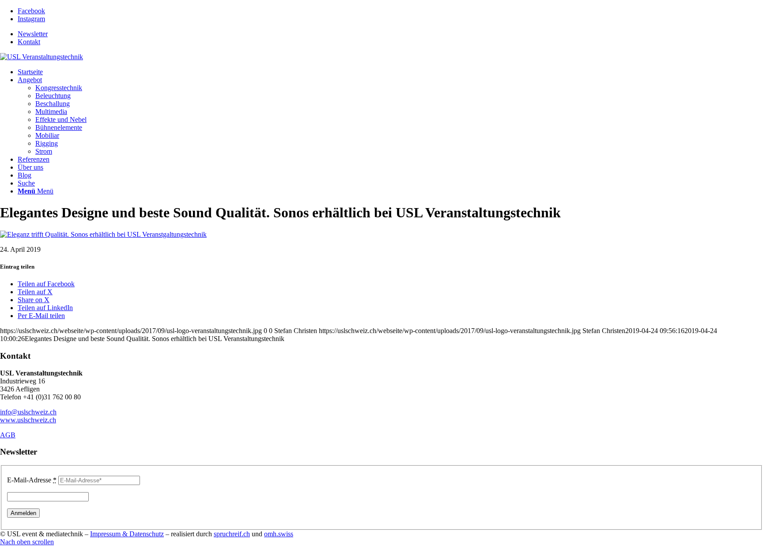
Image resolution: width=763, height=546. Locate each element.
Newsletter (33, 34)
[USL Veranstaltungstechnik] (41, 57)
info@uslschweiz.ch (28, 412)
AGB (7, 435)
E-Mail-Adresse (32, 480)
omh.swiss (278, 534)
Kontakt (29, 42)
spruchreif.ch (232, 534)
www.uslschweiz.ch (28, 420)
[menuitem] (390, 34)
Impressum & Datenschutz (127, 534)
